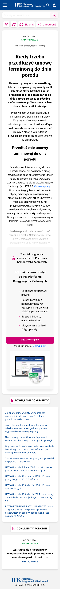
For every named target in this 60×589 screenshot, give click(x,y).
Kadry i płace (29, 39)
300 (36, 479)
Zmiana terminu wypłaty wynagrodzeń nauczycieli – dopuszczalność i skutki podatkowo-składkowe (25, 416)
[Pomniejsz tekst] (6, 24)
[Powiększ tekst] (14, 24)
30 (19, 479)
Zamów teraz (30, 340)
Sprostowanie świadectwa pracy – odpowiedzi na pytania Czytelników (29, 460)
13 (44, 470)
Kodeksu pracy (42, 186)
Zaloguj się (39, 346)
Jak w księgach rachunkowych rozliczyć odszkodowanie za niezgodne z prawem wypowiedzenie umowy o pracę (26, 428)
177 (27, 479)
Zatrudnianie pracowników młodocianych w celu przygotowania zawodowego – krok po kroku (30, 553)
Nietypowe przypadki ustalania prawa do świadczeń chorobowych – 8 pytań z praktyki (29, 439)
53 (6, 500)
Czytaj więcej (30, 562)
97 (23, 479)
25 (31, 479)
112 (22, 488)
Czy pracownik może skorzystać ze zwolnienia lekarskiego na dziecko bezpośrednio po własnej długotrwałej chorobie (29, 449)
